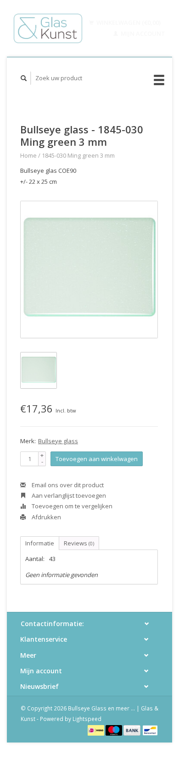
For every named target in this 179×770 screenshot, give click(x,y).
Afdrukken (45, 517)
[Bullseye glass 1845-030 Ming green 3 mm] (89, 269)
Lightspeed (87, 718)
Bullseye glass (58, 441)
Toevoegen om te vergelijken (71, 506)
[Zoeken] (24, 78)
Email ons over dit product (67, 485)
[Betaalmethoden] (97, 730)
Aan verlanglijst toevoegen (68, 495)
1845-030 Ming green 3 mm (78, 155)
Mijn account (142, 33)
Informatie (39, 543)
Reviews (79, 543)
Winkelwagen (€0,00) (128, 22)
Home (28, 155)
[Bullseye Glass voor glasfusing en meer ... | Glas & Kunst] (48, 28)
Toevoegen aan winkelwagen (97, 459)
